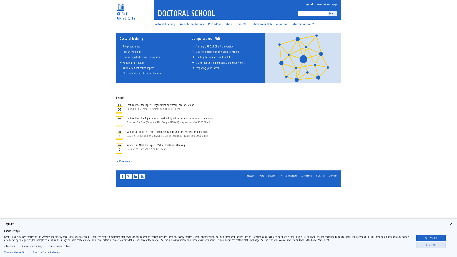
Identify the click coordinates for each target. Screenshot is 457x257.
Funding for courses (133, 62)
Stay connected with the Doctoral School (217, 52)
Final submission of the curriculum (142, 73)
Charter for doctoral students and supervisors (220, 62)
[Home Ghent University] (126, 9)
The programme (131, 46)
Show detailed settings (15, 252)
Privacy (261, 175)
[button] (301, 24)
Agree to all (431, 238)
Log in (307, 4)
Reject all (431, 245)
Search (332, 13)
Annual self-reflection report (138, 68)
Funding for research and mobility (214, 57)
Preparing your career (207, 68)
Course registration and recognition (142, 57)
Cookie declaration (289, 175)
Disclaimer (272, 175)
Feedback (250, 175)
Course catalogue (132, 52)
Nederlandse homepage (327, 4)
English (8, 224)
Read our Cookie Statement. (47, 252)
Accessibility (307, 175)
